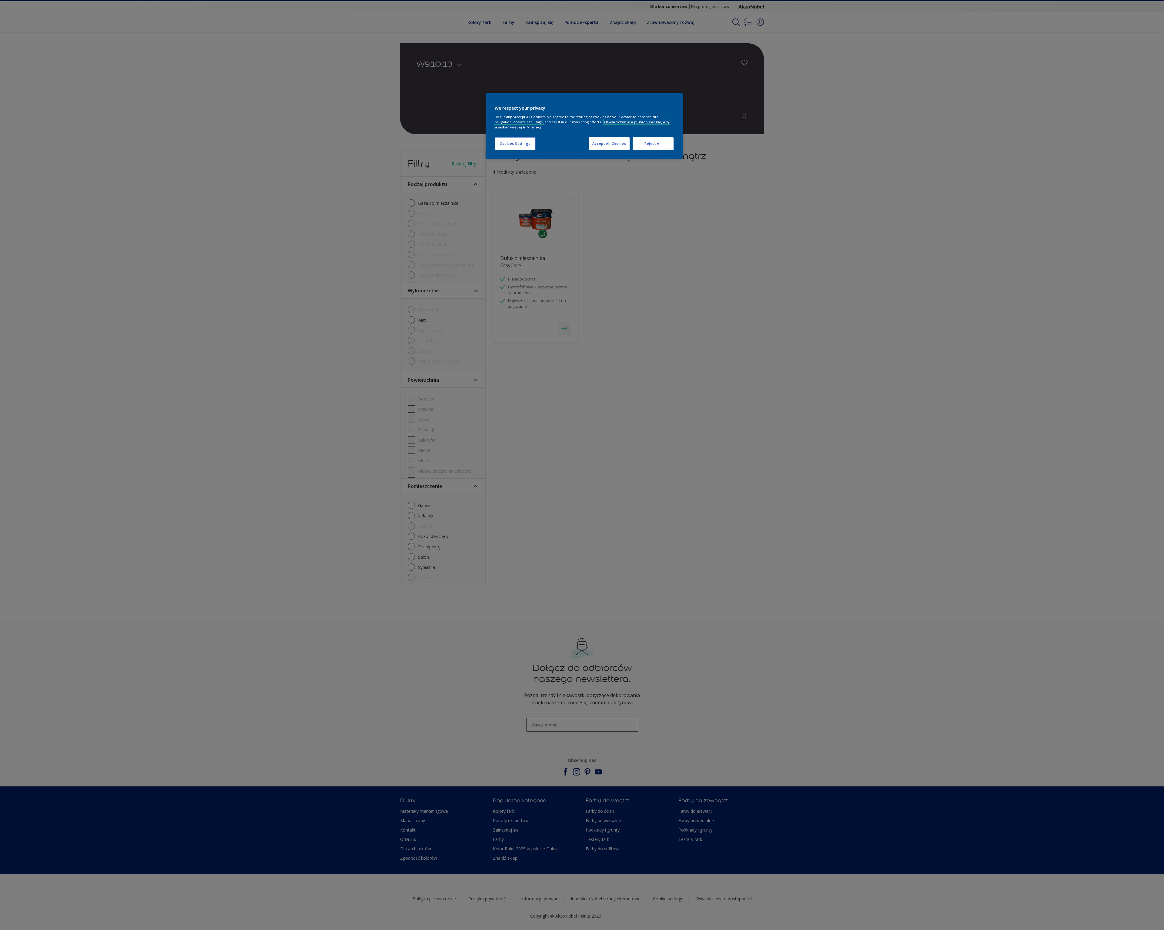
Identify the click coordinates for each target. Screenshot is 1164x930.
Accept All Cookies (609, 143)
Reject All (653, 143)
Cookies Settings (515, 143)
